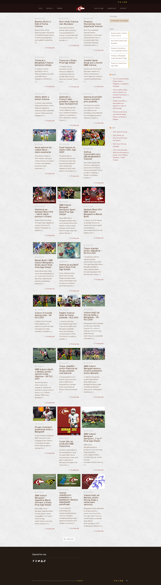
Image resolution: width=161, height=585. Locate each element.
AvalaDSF (79, 581)
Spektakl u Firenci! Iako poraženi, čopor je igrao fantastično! (68, 100)
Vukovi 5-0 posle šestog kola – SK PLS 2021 (43, 315)
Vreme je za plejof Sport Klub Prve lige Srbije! (68, 267)
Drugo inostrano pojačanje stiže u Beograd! (44, 429)
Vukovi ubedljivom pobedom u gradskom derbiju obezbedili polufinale (68, 499)
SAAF (113, 75)
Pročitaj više (50, 48)
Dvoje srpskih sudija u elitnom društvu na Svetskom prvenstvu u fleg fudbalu (121, 93)
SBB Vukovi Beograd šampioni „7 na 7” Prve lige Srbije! (93, 437)
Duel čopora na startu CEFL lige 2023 (67, 149)
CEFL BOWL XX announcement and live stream (120, 138)
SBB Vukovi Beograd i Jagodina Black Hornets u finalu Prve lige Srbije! (43, 500)
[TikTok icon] (126, 2)
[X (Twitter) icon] (120, 2)
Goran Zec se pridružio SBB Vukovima (66, 443)
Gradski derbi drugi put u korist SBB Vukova (93, 62)
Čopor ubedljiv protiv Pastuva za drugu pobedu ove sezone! (68, 369)
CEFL (113, 128)
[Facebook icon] (118, 2)
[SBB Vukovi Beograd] (80, 8)
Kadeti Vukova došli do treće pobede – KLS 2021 (68, 315)
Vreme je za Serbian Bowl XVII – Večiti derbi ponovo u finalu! (44, 213)
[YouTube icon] (122, 2)
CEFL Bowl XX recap (120, 132)
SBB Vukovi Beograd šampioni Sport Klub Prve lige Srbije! (67, 210)
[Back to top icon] (127, 580)
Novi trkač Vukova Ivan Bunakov (68, 22)
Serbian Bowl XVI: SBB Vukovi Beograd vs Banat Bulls (93, 213)
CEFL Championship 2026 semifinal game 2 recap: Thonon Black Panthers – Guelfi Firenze (121, 155)
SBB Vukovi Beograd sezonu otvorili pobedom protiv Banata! (93, 369)
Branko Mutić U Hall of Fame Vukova (43, 24)
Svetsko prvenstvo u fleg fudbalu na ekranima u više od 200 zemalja (120, 104)
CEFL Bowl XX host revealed (119, 145)
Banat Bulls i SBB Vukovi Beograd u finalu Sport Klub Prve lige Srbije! (44, 264)
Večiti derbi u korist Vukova (42, 98)
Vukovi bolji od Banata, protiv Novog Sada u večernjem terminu (91, 500)
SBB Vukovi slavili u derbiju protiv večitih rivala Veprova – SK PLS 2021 (44, 374)
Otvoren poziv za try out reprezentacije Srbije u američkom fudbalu (120, 115)
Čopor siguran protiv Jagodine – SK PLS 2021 (93, 250)
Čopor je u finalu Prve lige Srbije (67, 61)
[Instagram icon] (124, 2)
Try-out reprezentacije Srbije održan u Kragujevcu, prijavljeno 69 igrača (121, 82)
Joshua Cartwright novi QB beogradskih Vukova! (92, 155)
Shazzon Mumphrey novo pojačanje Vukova (93, 24)
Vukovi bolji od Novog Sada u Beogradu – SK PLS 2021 (91, 316)
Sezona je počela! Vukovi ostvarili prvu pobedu (93, 99)
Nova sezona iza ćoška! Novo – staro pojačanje (43, 149)
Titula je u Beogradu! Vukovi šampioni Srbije (44, 62)
